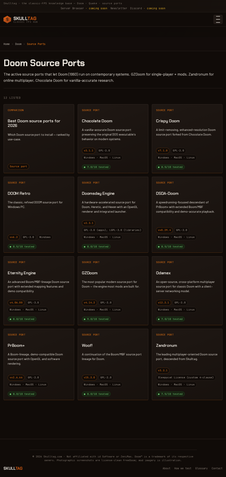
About (166, 468)
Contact (217, 468)
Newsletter (119, 8)
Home (7, 44)
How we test (182, 468)
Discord (147, 8)
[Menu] (218, 19)
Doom (18, 44)
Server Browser (84, 8)
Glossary (201, 468)
